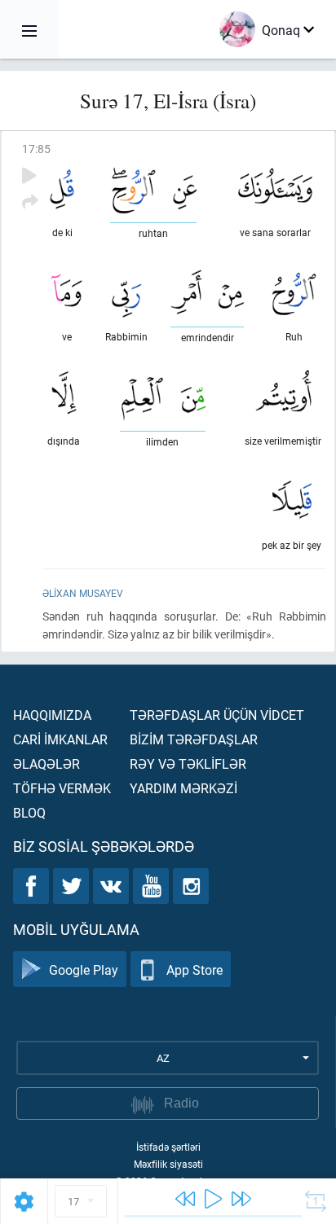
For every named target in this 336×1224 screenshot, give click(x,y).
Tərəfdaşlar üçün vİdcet (217, 714)
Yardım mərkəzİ (183, 787)
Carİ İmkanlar (60, 739)
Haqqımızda (52, 714)
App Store (194, 969)
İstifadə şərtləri (168, 1146)
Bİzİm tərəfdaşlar (194, 739)
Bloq (29, 812)
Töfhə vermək (62, 787)
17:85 (36, 148)
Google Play (83, 969)
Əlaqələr (46, 763)
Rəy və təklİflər (188, 763)
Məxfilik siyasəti (168, 1163)
